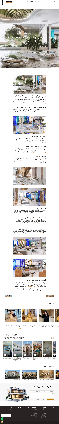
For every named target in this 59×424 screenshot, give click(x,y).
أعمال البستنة (19, 409)
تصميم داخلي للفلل (44, 408)
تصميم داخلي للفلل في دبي (9, 408)
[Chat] (2, 421)
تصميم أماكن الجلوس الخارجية (34, 415)
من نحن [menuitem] (41, 1)
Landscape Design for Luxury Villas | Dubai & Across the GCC (7, 358)
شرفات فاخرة (15, 141)
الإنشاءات (53, 409)
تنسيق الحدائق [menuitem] (36, 1)
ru (13, 1)
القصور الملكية (33, 223)
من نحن (53, 408)
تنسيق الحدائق (19, 407)
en (12, 1)
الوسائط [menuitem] (44, 1)
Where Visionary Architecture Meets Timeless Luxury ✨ (27, 358)
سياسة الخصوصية (35, 399)
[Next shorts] (55, 338)
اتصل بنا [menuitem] (47, 1)
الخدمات (11, 407)
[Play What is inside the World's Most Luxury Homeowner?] (47, 349)
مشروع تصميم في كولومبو (30, 286)
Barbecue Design (35, 414)
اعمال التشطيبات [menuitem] (27, 1)
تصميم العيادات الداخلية (43, 417)
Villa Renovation (44, 414)
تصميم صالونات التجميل (43, 415)
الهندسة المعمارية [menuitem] (21, 1)
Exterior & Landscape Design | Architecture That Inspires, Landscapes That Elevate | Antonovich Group (17, 359)
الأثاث (28, 407)
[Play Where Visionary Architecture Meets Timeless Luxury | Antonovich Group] (37, 349)
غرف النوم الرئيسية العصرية (38, 232)
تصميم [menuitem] (17, 1)
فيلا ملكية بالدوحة (43, 152)
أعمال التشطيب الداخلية (34, 407)
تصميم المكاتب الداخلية (43, 416)
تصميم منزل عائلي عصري (32, 152)
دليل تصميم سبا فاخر (36, 161)
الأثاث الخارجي (27, 409)
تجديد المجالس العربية (42, 223)
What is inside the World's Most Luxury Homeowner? (47, 358)
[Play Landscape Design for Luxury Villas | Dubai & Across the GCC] (7, 349)
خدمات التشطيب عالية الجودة (9, 409)
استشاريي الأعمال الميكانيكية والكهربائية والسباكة (34, 413)
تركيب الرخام (36, 416)
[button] (6, 304)
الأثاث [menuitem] (39, 1)
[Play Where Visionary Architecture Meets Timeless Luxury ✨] (27, 349)
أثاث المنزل (28, 408)
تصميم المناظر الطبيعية (18, 408)
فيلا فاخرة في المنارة (42, 103)
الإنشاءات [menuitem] (31, 1)
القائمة (53, 407)
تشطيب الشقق (35, 409)
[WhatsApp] (2, 418)
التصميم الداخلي (44, 407)
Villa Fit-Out (36, 408)
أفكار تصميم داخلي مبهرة (17, 223)
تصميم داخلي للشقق (43, 409)
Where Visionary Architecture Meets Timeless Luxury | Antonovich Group (37, 358)
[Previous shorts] (52, 338)
